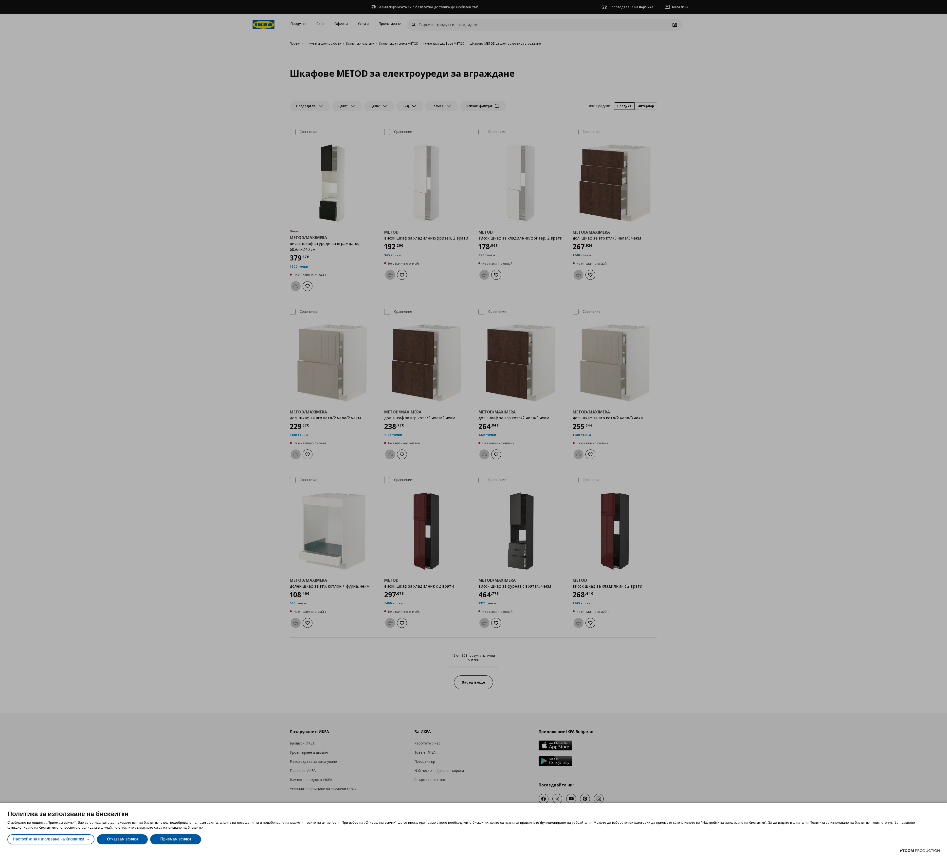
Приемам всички (175, 839)
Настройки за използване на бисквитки (48, 839)
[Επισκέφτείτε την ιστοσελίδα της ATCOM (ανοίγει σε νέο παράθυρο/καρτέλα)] (920, 850)
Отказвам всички (122, 839)
